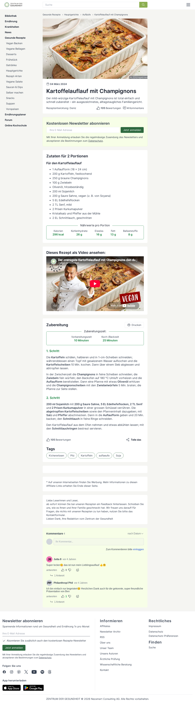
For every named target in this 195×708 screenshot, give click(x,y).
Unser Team (107, 648)
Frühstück (11, 59)
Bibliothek (11, 15)
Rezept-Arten (14, 76)
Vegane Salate (14, 81)
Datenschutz (95, 140)
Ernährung (11, 21)
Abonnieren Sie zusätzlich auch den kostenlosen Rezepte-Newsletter (46, 640)
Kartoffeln (86, 455)
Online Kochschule (16, 125)
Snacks (10, 98)
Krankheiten (12, 26)
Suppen (10, 103)
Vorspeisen (12, 108)
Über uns (105, 642)
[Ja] (63, 570)
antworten (51, 570)
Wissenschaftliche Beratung (116, 664)
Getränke (11, 65)
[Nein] (69, 570)
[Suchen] (143, 5)
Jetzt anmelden (132, 129)
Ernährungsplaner (15, 114)
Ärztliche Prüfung (110, 659)
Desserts (11, 54)
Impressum (155, 626)
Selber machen (14, 92)
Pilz (72, 455)
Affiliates (105, 626)
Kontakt (104, 669)
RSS (102, 637)
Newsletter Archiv (110, 631)
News (8, 32)
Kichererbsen (56, 455)
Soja (118, 455)
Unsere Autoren (109, 653)
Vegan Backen (14, 43)
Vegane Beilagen (15, 48)
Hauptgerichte (14, 70)
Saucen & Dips (14, 87)
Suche (152, 647)
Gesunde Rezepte (15, 37)
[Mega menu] (188, 4)
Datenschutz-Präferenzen (163, 635)
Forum (8, 119)
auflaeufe (104, 455)
